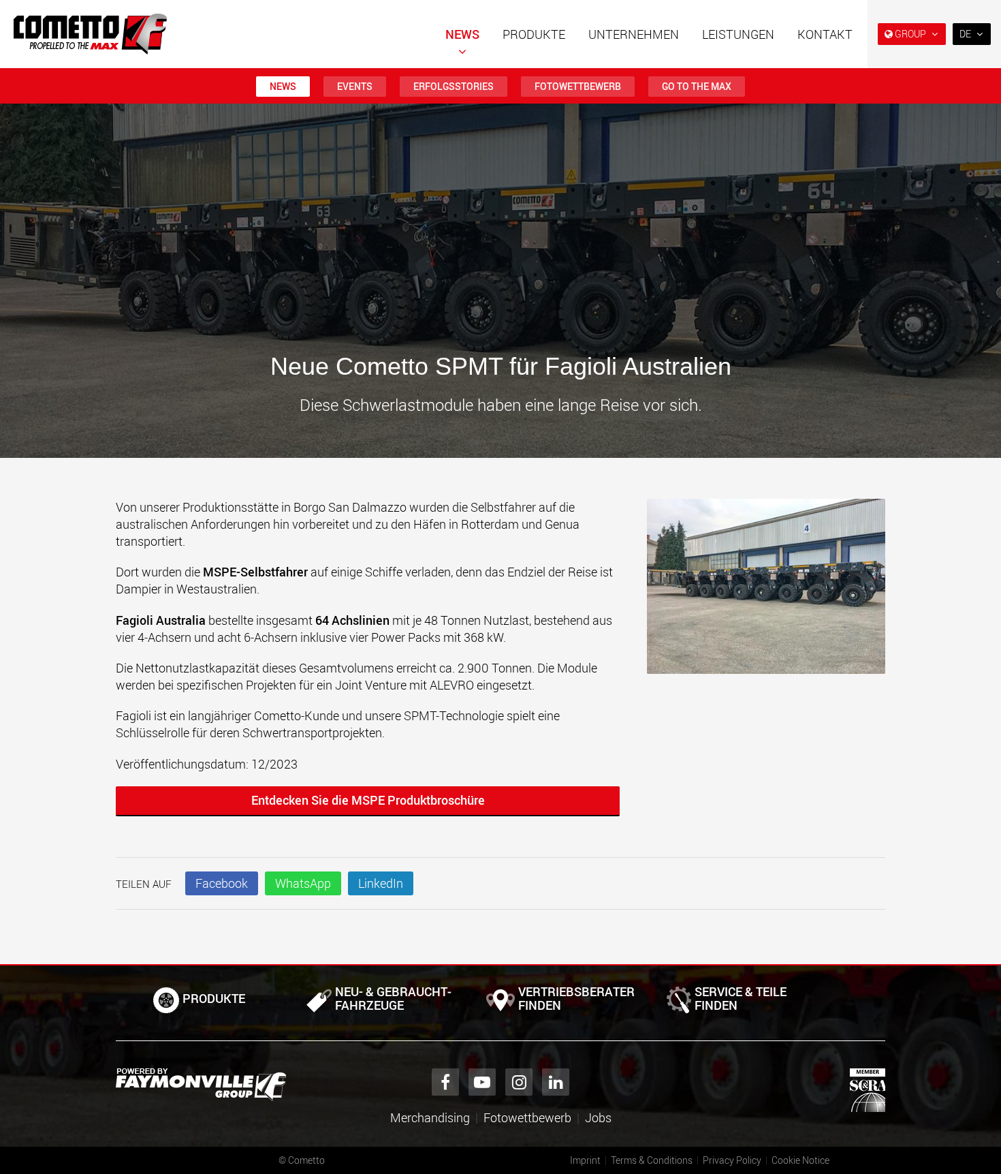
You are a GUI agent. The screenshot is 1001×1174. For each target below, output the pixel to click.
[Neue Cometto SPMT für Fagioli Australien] (766, 593)
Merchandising (430, 1117)
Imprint (585, 1160)
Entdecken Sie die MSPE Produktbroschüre (368, 800)
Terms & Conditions (652, 1160)
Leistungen (738, 34)
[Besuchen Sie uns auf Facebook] (445, 1082)
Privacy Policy (732, 1160)
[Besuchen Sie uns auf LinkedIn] (556, 1082)
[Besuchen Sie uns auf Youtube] (482, 1082)
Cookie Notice (800, 1160)
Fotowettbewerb (578, 86)
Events (354, 86)
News (462, 34)
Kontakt (825, 34)
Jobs (598, 1117)
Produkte (534, 34)
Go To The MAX (696, 86)
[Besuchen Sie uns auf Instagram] (519, 1082)
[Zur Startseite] (90, 34)
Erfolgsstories (453, 86)
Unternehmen (633, 34)
